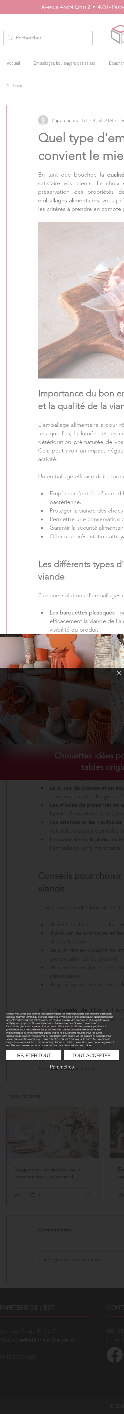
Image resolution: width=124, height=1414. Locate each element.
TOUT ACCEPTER (91, 1055)
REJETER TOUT (34, 1055)
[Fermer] (115, 676)
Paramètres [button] (62, 1067)
